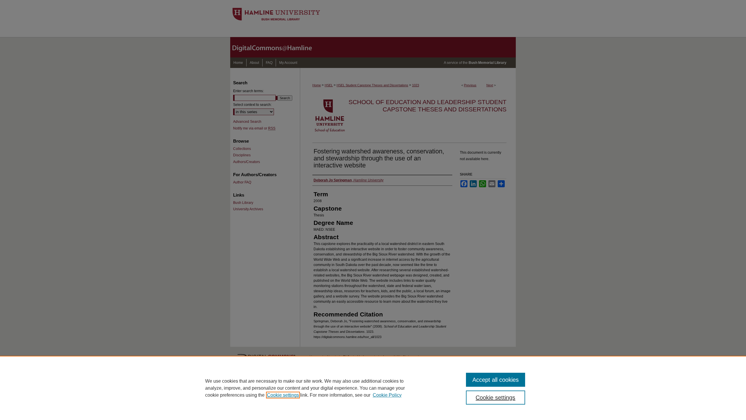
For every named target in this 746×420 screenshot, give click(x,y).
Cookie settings (283, 395)
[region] (373, 388)
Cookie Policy (387, 395)
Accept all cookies (495, 380)
